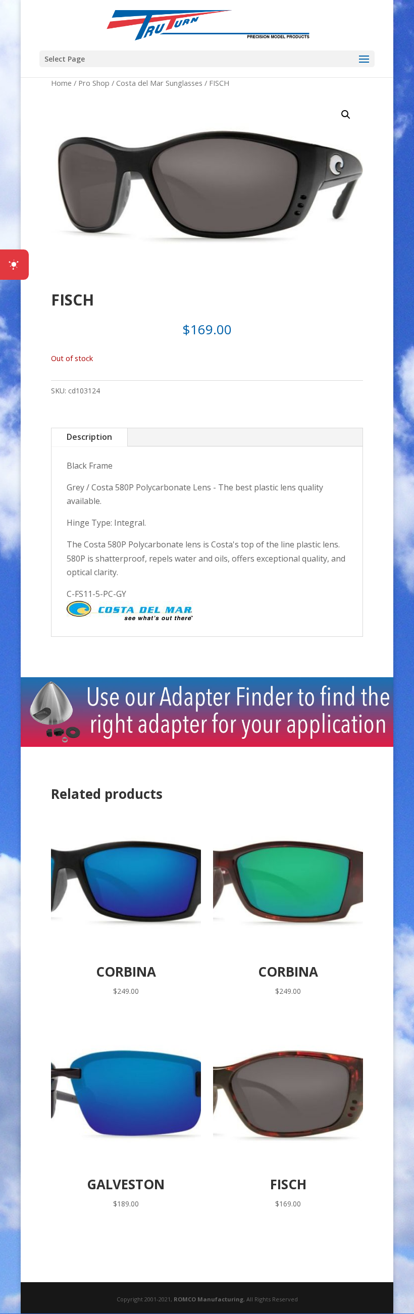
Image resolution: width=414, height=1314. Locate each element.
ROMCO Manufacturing (208, 1299)
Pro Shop (94, 83)
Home (61, 83)
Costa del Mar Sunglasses (159, 83)
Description (89, 436)
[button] (346, 115)
